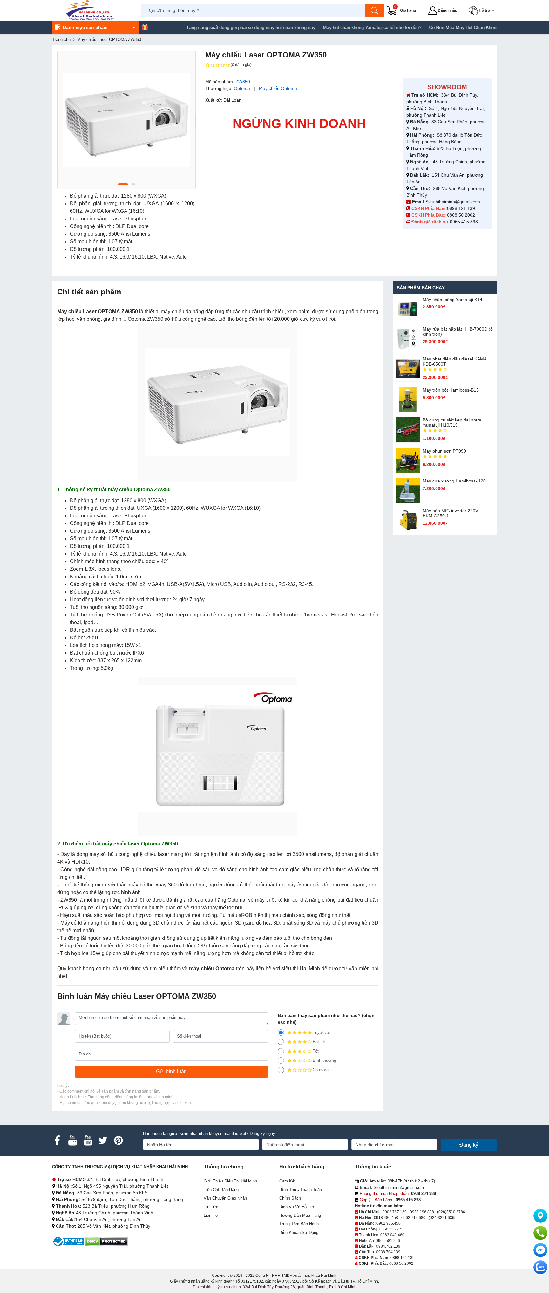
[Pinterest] (118, 1140)
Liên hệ (211, 1215)
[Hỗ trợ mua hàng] (540, 1233)
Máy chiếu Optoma (278, 88)
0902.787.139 (395, 1212)
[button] (483, 10)
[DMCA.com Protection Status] (106, 1241)
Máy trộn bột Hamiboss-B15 (451, 390)
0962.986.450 (388, 1223)
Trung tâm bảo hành (299, 1224)
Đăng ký (468, 1145)
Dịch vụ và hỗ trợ (297, 1206)
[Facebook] (57, 1140)
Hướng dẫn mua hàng (300, 1215)
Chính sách (290, 1198)
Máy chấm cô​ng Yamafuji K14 (452, 299)
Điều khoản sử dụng (298, 1232)
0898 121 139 (461, 208)
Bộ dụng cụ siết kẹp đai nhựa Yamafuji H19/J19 (452, 422)
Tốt (316, 1051)
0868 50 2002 (461, 215)
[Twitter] (103, 1140)
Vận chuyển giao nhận (225, 1198)
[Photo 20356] (126, 120)
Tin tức (211, 1206)
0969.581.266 (388, 1240)
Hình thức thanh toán (300, 1189)
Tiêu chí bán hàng (221, 1189)
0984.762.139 (388, 1246)
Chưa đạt (321, 1069)
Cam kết (287, 1181)
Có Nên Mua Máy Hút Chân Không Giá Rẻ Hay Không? (456, 27)
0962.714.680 (413, 1218)
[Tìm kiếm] (374, 10)
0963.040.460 (392, 1235)
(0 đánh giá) (241, 65)
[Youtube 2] (88, 1140)
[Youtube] (72, 1140)
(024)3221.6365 (443, 1218)
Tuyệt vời (321, 1032)
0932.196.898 (422, 1212)
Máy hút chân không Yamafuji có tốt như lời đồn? (344, 27)
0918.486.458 (386, 1218)
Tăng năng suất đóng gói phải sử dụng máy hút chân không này (222, 27)
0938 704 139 (388, 1252)
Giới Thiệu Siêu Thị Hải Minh (230, 1181)
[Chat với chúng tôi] (540, 1267)
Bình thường (324, 1060)
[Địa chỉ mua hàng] (540, 1215)
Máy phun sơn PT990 (444, 451)
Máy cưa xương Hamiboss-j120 (454, 480)
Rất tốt (319, 1041)
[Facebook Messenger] (540, 1250)
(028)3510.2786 (451, 1212)
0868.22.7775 (391, 1229)
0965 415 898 (464, 221)
